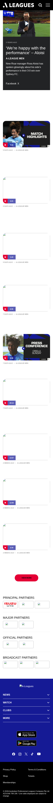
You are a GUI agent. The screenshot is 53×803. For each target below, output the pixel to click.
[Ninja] (26, 604)
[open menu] (48, 5)
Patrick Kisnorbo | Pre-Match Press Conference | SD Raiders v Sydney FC (25, 322)
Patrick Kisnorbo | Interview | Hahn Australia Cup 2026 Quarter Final (25, 214)
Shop (5, 776)
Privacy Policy (9, 769)
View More (26, 578)
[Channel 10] (10, 664)
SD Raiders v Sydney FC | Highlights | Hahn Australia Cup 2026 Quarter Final (24, 158)
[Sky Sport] (42, 664)
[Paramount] (26, 664)
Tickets (31, 776)
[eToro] (26, 624)
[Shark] (42, 604)
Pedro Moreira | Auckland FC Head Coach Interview (26, 414)
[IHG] (26, 644)
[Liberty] (10, 624)
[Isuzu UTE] (10, 604)
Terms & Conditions (37, 769)
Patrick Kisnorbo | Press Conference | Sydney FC (19, 514)
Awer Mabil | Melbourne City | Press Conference (23, 469)
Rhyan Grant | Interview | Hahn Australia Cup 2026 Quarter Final (25, 268)
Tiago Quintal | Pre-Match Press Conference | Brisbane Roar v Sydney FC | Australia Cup (25, 561)
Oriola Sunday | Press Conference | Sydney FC (26, 369)
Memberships (9, 782)
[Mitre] (10, 644)
